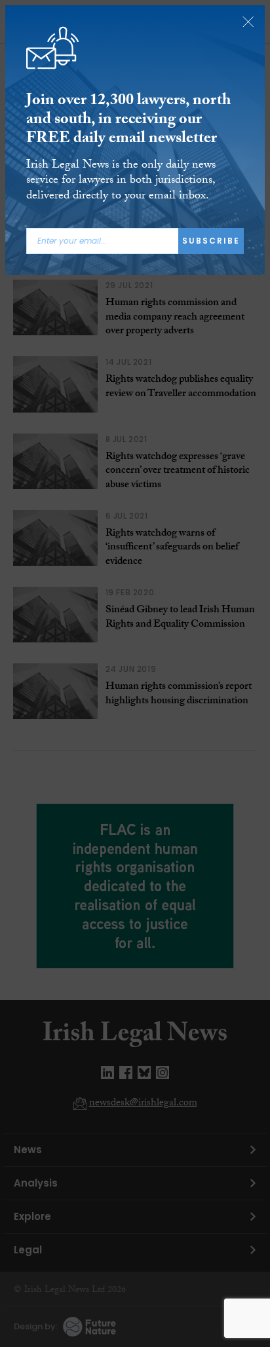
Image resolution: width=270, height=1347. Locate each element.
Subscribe (211, 240)
